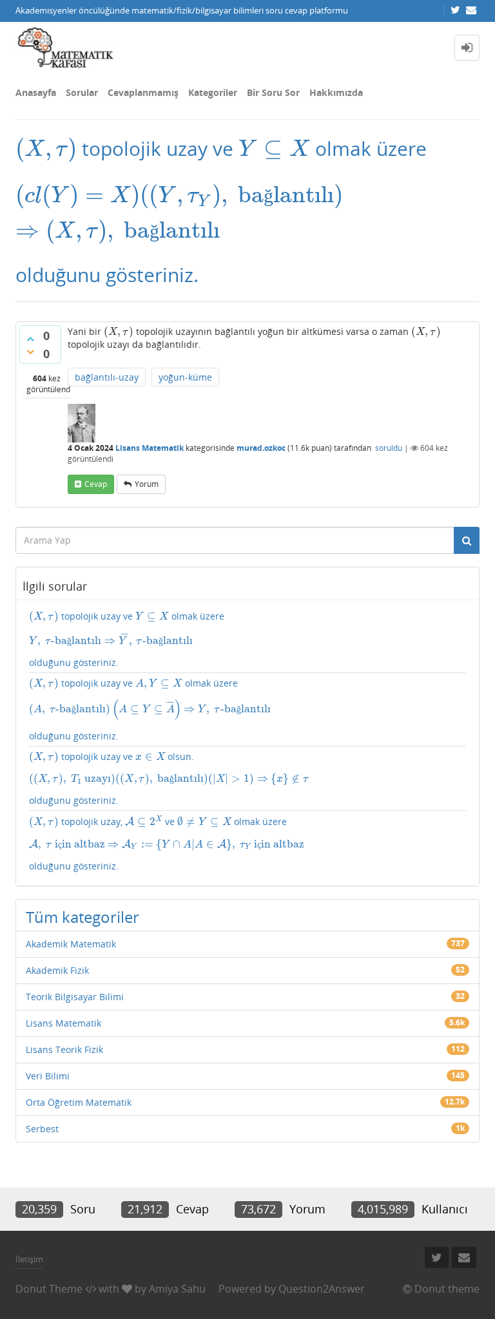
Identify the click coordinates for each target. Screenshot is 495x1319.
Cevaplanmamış (143, 92)
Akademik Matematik (71, 944)
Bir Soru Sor (273, 92)
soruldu (388, 447)
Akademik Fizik (57, 970)
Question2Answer (321, 1289)
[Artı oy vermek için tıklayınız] (30, 339)
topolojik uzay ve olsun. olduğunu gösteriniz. (168, 778)
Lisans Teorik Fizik (64, 1049)
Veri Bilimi (48, 1076)
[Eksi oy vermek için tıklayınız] (30, 352)
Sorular (82, 92)
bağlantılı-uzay (107, 377)
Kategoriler (212, 92)
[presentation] (46, 148)
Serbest (42, 1129)
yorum (147, 484)
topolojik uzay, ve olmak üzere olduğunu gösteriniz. (166, 843)
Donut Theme (48, 1289)
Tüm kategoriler (82, 916)
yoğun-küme (185, 377)
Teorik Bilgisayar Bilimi (75, 997)
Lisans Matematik (149, 447)
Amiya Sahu (177, 1289)
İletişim (29, 1259)
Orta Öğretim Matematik (78, 1102)
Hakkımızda (336, 92)
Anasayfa (35, 92)
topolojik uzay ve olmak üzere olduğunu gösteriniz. (126, 639)
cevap (95, 484)
